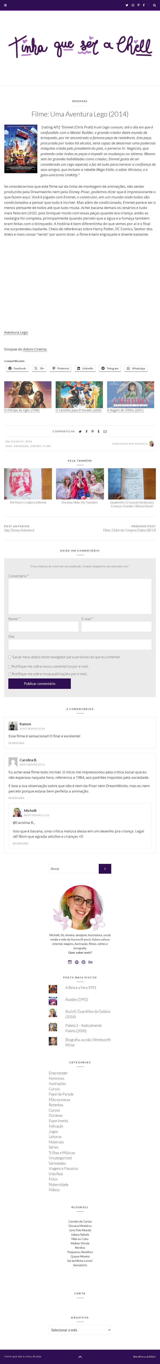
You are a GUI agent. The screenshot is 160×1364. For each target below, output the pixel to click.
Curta (80, 1293)
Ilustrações (57, 1083)
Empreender (58, 1073)
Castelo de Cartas (80, 1221)
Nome (14, 619)
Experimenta (58, 1121)
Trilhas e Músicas (62, 1152)
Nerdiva (80, 1247)
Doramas (56, 1115)
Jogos (53, 1131)
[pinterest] (92, 432)
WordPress (139, 1356)
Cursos (54, 1089)
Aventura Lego (16, 332)
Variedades (57, 1163)
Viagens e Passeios (63, 1168)
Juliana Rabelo (80, 1234)
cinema (35, 446)
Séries (54, 1147)
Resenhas (80, 101)
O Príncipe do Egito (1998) (21, 410)
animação (21, 446)
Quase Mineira (80, 1256)
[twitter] (80, 432)
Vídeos (54, 1190)
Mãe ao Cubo (80, 1239)
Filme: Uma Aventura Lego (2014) (80, 114)
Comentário (18, 576)
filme (47, 446)
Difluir (152, 1356)
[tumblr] (98, 432)
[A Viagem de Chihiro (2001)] (130, 394)
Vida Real (56, 1174)
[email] (105, 432)
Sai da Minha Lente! (80, 1260)
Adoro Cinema (35, 349)
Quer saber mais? (80, 952)
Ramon (25, 724)
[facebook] (86, 432)
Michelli (30, 810)
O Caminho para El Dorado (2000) (78, 410)
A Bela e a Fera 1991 (80, 987)
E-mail (87, 619)
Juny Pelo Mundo (80, 1230)
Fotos (53, 1179)
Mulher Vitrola (80, 1243)
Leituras (55, 1136)
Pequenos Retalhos (80, 1252)
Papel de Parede (61, 1094)
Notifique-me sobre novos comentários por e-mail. (50, 666)
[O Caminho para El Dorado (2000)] (79, 394)
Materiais (56, 1142)
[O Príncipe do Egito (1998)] (27, 394)
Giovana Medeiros (80, 1225)
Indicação (56, 1126)
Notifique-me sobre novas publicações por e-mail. (49, 674)
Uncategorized (60, 1158)
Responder (16, 743)
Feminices (56, 1078)
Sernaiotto (80, 1265)
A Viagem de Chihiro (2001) (125, 410)
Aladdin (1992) (76, 999)
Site (11, 636)
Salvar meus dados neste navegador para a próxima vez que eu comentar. (66, 657)
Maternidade (59, 1184)
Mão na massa (59, 1099)
